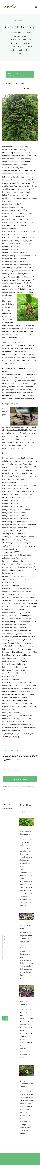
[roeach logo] (10, 4)
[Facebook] (21, 88)
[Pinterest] (31, 88)
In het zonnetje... (20, 73)
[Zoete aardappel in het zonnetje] (26, 1070)
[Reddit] (28, 88)
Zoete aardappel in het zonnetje (26, 1084)
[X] (24, 88)
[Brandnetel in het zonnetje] (26, 822)
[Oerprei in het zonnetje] (26, 916)
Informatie (10, 75)
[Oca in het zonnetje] (26, 991)
